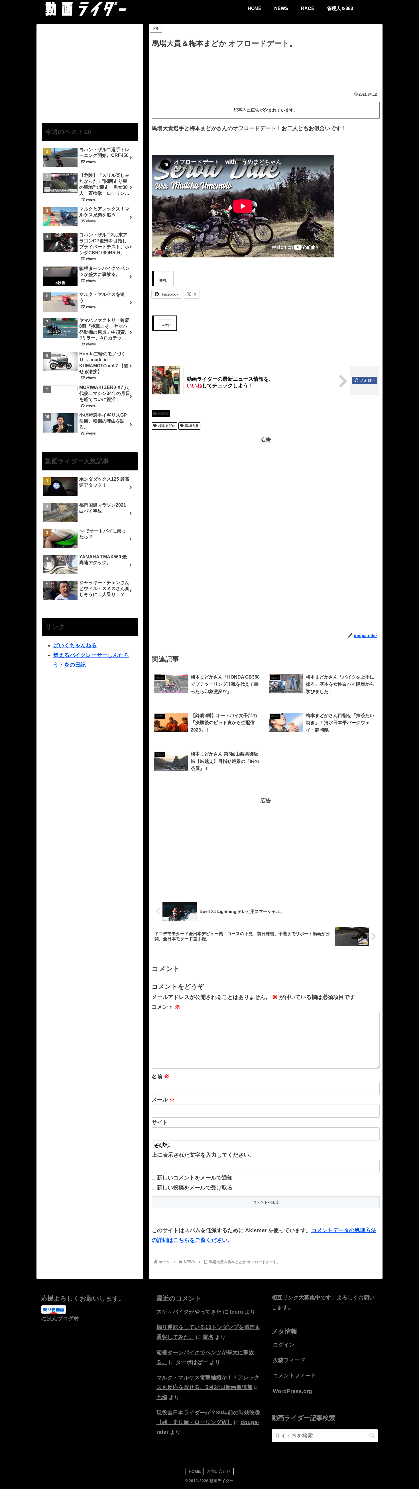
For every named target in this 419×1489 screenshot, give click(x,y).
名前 (160, 1077)
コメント (166, 1007)
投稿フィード (289, 1360)
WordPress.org (292, 1391)
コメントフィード (294, 1376)
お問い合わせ (219, 1471)
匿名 (208, 1337)
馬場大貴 (192, 426)
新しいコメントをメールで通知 (195, 1178)
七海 (161, 1397)
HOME (195, 1471)
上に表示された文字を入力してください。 (203, 1155)
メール (163, 1100)
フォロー (367, 380)
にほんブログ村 (60, 1319)
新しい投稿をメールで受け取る (195, 1188)
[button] (372, 1435)
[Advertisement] (266, 65)
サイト (160, 1122)
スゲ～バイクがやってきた (188, 1312)
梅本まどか (166, 426)
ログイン (283, 1345)
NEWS (163, 413)
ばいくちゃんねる (75, 645)
